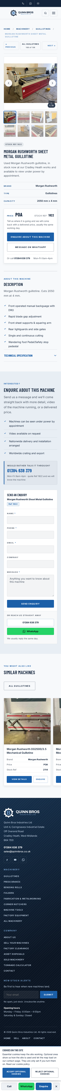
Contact (9, 971)
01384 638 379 (22, 258)
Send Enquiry (30, 604)
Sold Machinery (14, 959)
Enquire (40, 779)
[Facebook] (7, 859)
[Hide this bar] (56, 1086)
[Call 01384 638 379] (23, 3)
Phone (12, 528)
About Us (10, 937)
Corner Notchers (15, 904)
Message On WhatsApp (30, 247)
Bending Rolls (13, 887)
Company (12, 557)
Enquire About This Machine (30, 237)
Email (11, 543)
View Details (19, 779)
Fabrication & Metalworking (22, 898)
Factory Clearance (16, 948)
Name (11, 513)
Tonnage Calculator (17, 965)
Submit (48, 994)
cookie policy (22, 1064)
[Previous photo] (8, 83)
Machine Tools (13, 910)
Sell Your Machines (16, 943)
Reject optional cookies (44, 1072)
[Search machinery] (45, 13)
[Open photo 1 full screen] (30, 83)
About (26, 1038)
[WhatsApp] (23, 859)
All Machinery (13, 921)
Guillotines (43, 29)
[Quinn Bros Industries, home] (22, 13)
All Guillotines (19, 686)
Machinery (23, 29)
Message (13, 572)
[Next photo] (52, 83)
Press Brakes (12, 882)
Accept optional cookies (16, 1072)
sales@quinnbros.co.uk (17, 851)
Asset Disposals (14, 954)
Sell (16, 1038)
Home (7, 29)
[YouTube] (15, 859)
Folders (9, 893)
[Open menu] (53, 13)
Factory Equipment (16, 915)
